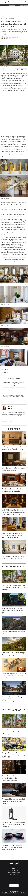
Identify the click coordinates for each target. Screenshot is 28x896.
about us (14, 868)
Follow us (18, 69)
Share (4, 69)
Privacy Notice (18, 393)
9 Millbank (3, 372)
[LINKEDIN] (12, 408)
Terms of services (17, 392)
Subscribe (21, 1)
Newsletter (24, 69)
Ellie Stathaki (8, 37)
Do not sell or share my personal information (14, 881)
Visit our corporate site (15, 891)
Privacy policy (14, 874)
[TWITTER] (9, 408)
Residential (11, 18)
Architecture (4, 18)
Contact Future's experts (14, 870)
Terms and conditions (14, 872)
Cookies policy (14, 876)
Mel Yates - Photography (9, 38)
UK (20, 246)
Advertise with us (14, 879)
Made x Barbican (12, 5)
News (19, 40)
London (7, 73)
